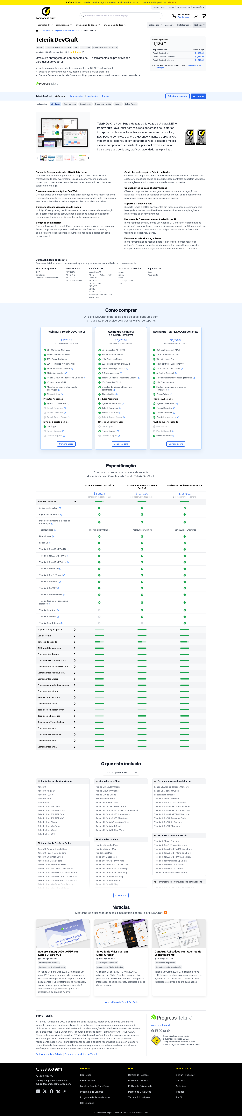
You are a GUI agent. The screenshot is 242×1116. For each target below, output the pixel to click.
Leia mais (171, 2)
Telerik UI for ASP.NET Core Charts (113, 814)
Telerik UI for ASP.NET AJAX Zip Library (173, 849)
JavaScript (86, 47)
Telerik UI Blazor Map (106, 857)
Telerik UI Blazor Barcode (166, 798)
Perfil (179, 1097)
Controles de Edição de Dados (110, 967)
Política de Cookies (138, 1080)
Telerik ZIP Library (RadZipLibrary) (170, 872)
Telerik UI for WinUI (47, 830)
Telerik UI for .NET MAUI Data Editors (56, 868)
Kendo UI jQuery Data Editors (52, 853)
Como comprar (192, 65)
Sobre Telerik (131, 104)
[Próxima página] (88, 158)
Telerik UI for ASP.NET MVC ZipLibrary (172, 857)
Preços (105, 96)
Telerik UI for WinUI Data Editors (53, 888)
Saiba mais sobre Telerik (49, 1054)
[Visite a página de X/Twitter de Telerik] (160, 1030)
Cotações (181, 1086)
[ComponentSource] (46, 13)
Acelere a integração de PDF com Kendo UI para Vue (58, 953)
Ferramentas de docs (113, 25)
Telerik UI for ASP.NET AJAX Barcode (172, 806)
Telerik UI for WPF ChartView (110, 830)
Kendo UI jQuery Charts (107, 791)
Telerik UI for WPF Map (107, 884)
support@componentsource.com (53, 1083)
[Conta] (196, 15)
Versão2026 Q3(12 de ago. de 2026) (51, 52)
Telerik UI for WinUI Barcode (168, 822)
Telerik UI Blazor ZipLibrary (167, 841)
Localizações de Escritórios (94, 1086)
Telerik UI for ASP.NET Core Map (112, 868)
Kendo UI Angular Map (107, 845)
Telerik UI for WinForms (49, 826)
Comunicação (62, 25)
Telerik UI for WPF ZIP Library (168, 868)
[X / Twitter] (45, 1091)
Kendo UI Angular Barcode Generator (172, 787)
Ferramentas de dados (86, 25)
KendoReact (43, 802)
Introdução (55, 104)
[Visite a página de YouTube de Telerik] (164, 1030)
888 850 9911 (51, 1069)
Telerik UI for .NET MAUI (49, 806)
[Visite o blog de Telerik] (168, 1030)
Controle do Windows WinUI (105, 47)
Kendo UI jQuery (45, 794)
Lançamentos (76, 96)
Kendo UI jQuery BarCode (166, 791)
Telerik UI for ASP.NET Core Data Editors (57, 876)
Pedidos (180, 1091)
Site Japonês (87, 1103)
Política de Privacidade (140, 1086)
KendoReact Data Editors (50, 861)
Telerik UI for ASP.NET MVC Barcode (171, 814)
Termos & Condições (139, 1097)
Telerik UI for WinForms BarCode (170, 818)
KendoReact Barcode (164, 794)
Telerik (40, 47)
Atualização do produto (49, 963)
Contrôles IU (44, 25)
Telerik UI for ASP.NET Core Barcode (172, 810)
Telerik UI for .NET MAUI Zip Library (171, 845)
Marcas (168, 25)
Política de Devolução (139, 1091)
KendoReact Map (104, 853)
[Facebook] (51, 1091)
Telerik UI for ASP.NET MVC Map (111, 872)
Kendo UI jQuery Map (106, 849)
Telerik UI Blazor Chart (107, 802)
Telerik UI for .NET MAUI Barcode (170, 802)
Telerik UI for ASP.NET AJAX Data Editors (57, 872)
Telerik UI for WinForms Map (110, 876)
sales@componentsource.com (52, 1080)
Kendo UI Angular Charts (108, 787)
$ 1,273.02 (199, 57)
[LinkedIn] (38, 1091)
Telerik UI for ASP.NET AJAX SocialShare (174, 887)
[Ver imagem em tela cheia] (63, 132)
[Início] (37, 30)
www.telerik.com (160, 1025)
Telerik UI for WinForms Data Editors (55, 884)
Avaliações (93, 96)
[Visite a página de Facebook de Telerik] (152, 1030)
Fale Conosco (87, 1080)
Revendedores (183, 7)
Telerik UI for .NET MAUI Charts (111, 806)
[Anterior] (42, 132)
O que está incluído (103, 104)
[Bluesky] (58, 1091)
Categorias (153, 25)
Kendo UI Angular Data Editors (52, 849)
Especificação (85, 104)
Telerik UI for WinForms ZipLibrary (170, 861)
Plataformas (183, 25)
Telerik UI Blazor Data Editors (52, 864)
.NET (76, 47)
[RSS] (65, 1091)
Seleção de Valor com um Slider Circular (112, 953)
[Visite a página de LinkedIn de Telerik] (156, 1030)
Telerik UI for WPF (46, 834)
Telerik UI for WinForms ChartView (112, 822)
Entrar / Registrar (185, 1075)
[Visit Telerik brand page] (47, 83)
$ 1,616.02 (199, 60)
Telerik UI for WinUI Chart (108, 826)
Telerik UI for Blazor (47, 822)
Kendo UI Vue (44, 798)
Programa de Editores (91, 1091)
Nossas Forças (159, 7)
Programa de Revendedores (95, 1097)
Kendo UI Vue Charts (106, 794)
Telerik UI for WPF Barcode (167, 826)
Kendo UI (42, 787)
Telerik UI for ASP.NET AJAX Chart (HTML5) (117, 810)
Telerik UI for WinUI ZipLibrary (168, 864)
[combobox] (121, 15)
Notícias (198, 25)
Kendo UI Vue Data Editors (50, 857)
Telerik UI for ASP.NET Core (51, 814)
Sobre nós (85, 1075)
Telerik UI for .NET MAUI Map (110, 861)
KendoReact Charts (105, 798)
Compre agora (66, 444)
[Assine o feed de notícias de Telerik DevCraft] (165, 912)
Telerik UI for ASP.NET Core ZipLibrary (172, 853)
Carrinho (180, 1080)
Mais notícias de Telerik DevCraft (121, 1002)
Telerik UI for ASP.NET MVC (51, 818)
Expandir (119, 895)
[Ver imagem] (43, 158)
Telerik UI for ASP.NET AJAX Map (112, 864)
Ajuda (171, 7)
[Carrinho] (204, 15)
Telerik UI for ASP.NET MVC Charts (113, 818)
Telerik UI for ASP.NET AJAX (51, 810)
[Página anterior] (37, 158)
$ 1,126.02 (199, 53)
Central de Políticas (138, 1075)
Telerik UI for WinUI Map (108, 880)
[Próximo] (83, 132)
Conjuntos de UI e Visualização (67, 30)
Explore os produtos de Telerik (81, 1054)
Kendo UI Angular (46, 791)
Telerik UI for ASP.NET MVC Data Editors (57, 880)
